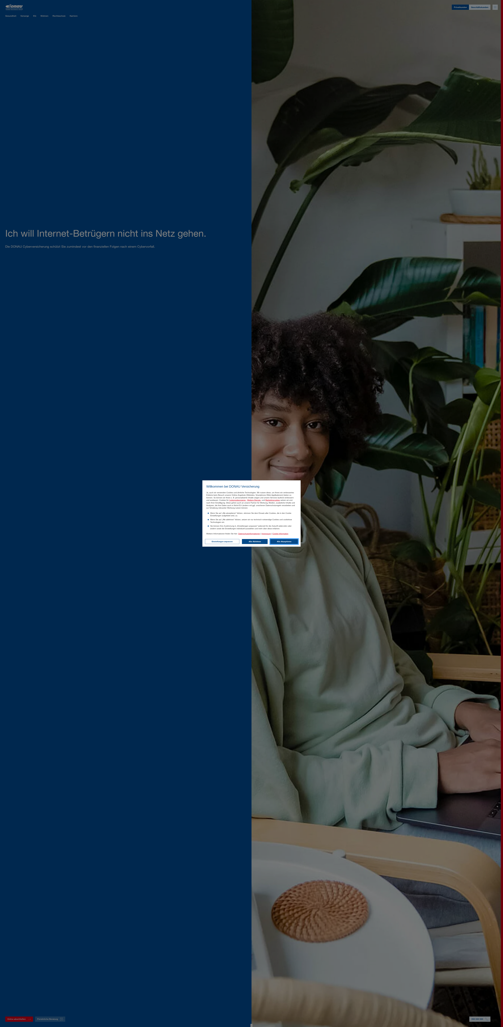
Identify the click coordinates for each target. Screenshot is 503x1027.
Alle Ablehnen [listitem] (255, 541)
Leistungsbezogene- (237, 500)
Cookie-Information (280, 534)
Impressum (266, 534)
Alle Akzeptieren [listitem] (284, 541)
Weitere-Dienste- (254, 500)
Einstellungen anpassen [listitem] (222, 541)
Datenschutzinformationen (249, 534)
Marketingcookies (272, 500)
